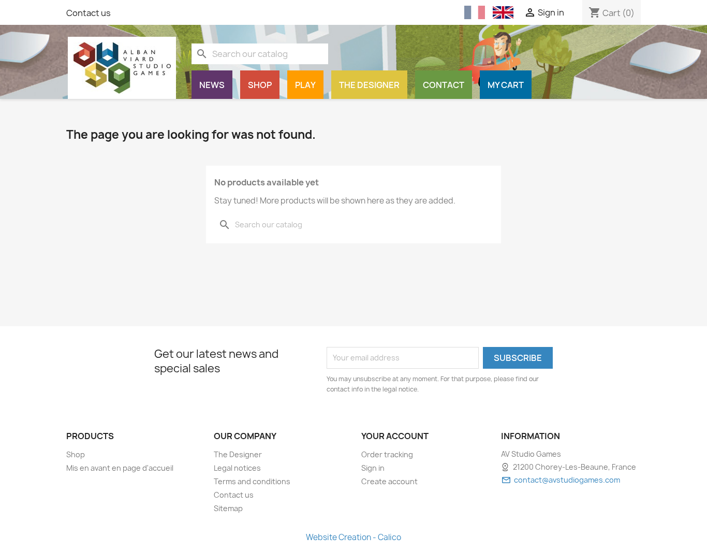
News (212, 85)
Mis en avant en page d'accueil (119, 468)
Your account (395, 436)
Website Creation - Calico (353, 537)
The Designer (369, 85)
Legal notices (237, 468)
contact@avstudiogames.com (567, 480)
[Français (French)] (474, 13)
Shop (260, 85)
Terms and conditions (252, 481)
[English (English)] (503, 12)
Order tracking (387, 454)
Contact (443, 85)
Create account (389, 481)
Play (305, 85)
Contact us (88, 13)
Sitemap (228, 508)
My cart (506, 85)
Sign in (373, 468)
